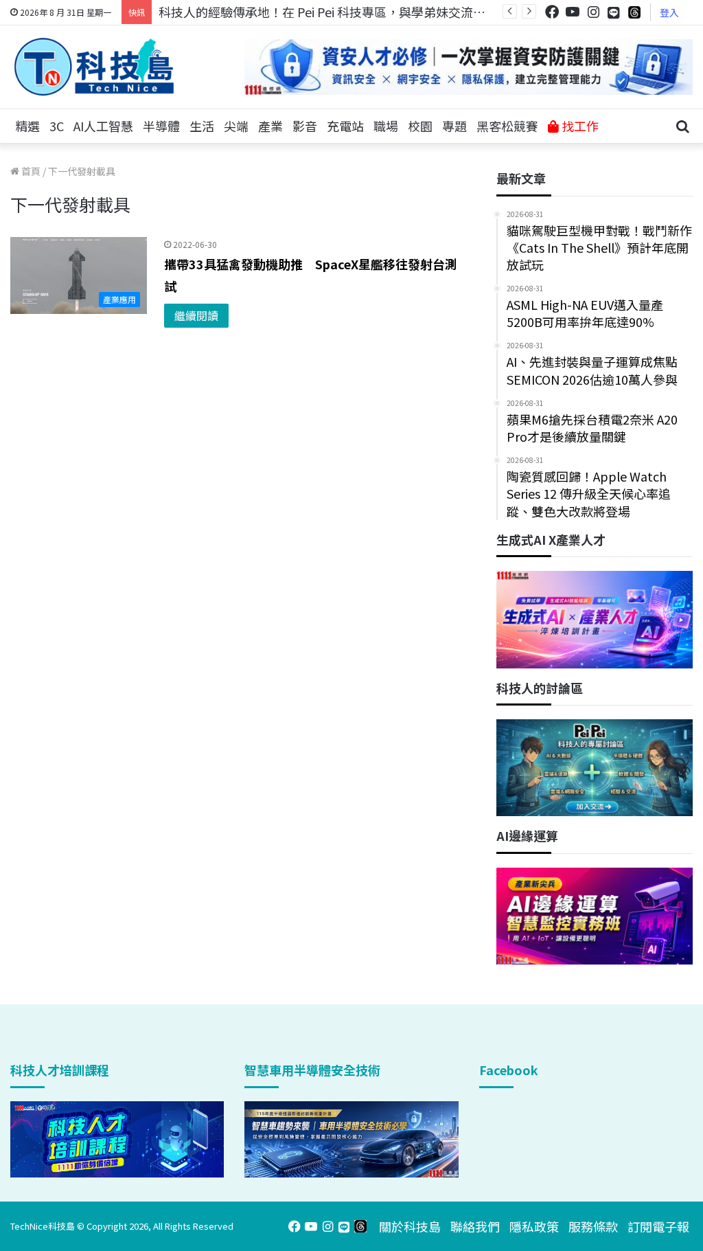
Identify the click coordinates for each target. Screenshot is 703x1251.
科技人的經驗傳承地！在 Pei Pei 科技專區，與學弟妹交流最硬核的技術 (353, 12)
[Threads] (634, 12)
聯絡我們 (475, 1226)
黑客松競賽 (507, 126)
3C (56, 126)
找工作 (579, 126)
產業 (270, 126)
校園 (420, 126)
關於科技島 (410, 1226)
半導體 (161, 126)
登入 (669, 12)
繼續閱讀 (196, 315)
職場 (385, 126)
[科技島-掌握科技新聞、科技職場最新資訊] (94, 66)
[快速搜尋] (682, 126)
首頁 (30, 171)
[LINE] (613, 12)
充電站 (345, 126)
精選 (27, 126)
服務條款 (593, 1226)
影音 (304, 126)
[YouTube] (572, 12)
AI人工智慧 (103, 126)
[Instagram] (593, 12)
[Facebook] (552, 12)
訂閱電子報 (658, 1226)
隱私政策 (534, 1226)
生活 (201, 126)
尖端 (236, 126)
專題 (454, 126)
